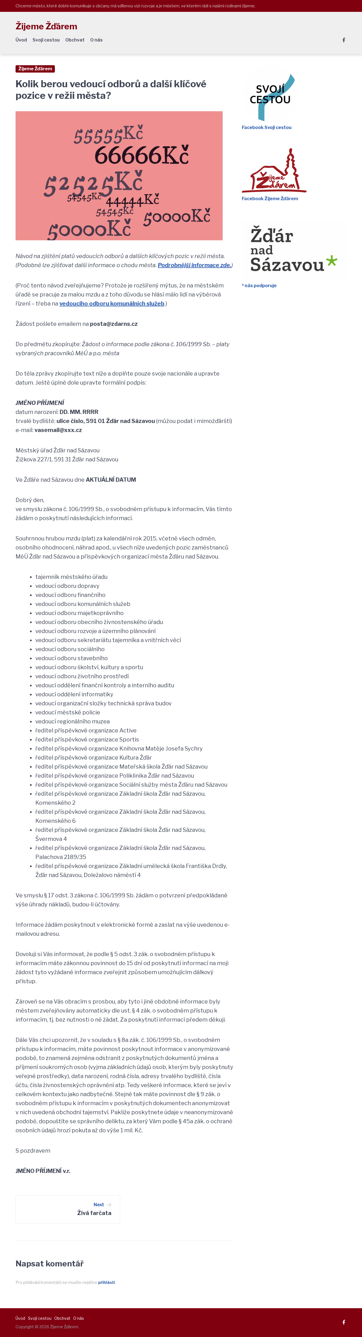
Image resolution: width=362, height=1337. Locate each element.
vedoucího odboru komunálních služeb (111, 303)
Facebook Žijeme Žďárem (270, 198)
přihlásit (106, 1282)
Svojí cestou (46, 40)
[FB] (343, 40)
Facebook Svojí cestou (267, 127)
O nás (96, 40)
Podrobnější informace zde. (194, 265)
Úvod (21, 40)
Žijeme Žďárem (46, 26)
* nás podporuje (259, 285)
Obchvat (75, 40)
